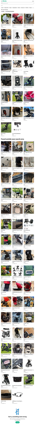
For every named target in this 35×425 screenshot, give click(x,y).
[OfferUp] (4, 1)
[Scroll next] (33, 7)
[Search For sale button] (2, 3)
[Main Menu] (1, 1)
